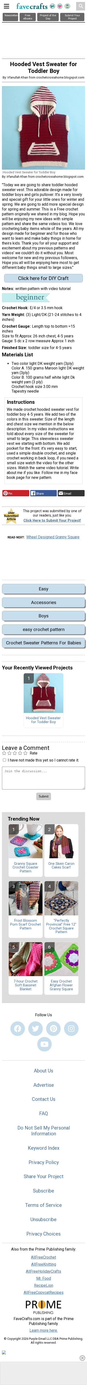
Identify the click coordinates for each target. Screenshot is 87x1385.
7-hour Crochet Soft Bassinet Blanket (25, 985)
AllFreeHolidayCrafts (43, 1271)
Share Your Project (44, 1176)
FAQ (43, 1113)
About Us (43, 1071)
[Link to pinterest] (53, 1028)
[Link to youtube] (44, 1044)
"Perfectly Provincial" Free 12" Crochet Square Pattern (61, 926)
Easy (43, 589)
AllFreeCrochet (43, 1257)
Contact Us (43, 1099)
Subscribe (43, 1191)
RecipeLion (43, 1285)
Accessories (43, 602)
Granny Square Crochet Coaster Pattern (25, 868)
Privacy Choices (43, 1234)
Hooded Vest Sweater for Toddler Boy (43, 720)
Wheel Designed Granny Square (53, 537)
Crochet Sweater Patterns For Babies (43, 643)
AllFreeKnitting (43, 1264)
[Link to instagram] (71, 1028)
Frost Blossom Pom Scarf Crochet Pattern (25, 924)
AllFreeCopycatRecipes (44, 1292)
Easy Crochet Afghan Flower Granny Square (61, 985)
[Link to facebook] (17, 1028)
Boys (43, 616)
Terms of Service (43, 1205)
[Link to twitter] (35, 1028)
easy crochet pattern (44, 629)
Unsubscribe (43, 1219)
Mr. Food (43, 1278)
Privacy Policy (44, 1162)
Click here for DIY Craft (43, 278)
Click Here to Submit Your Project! (52, 520)
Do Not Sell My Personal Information (43, 1131)
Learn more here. (43, 1330)
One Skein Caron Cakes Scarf (61, 866)
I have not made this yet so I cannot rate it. (43, 760)
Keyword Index (43, 1148)
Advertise (43, 1085)
